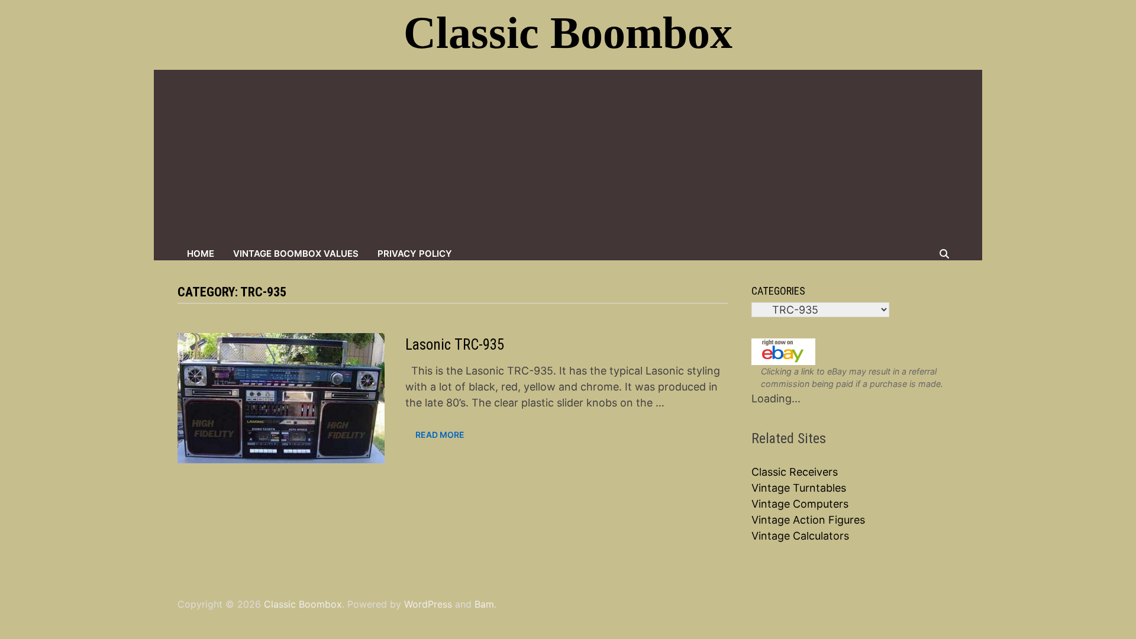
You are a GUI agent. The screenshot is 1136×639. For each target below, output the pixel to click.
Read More (439, 435)
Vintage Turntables (798, 488)
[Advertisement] (568, 158)
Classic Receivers (794, 472)
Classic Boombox (568, 32)
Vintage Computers (799, 504)
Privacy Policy (414, 253)
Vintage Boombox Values (296, 253)
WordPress (428, 604)
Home (200, 253)
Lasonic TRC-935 (454, 344)
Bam (484, 604)
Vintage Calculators (800, 536)
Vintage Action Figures (808, 520)
